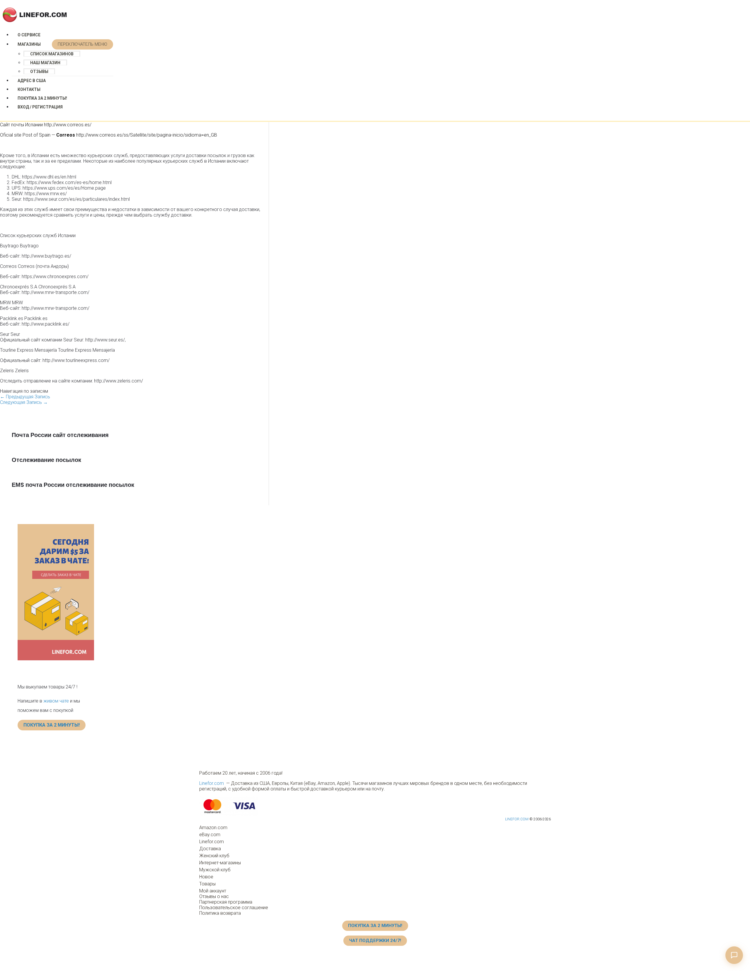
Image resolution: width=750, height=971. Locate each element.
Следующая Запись (24, 402)
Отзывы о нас (214, 896)
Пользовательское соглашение (233, 907)
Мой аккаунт (212, 891)
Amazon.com (213, 827)
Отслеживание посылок (46, 460)
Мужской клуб (215, 870)
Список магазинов (52, 54)
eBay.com (209, 834)
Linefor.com (211, 783)
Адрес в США (32, 80)
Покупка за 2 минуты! (42, 98)
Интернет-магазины (220, 862)
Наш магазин (45, 62)
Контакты (29, 89)
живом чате (56, 701)
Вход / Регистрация (40, 107)
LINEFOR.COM (517, 819)
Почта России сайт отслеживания (60, 435)
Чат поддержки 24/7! (375, 940)
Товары (207, 884)
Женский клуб (214, 855)
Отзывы (39, 71)
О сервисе (29, 35)
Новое (206, 877)
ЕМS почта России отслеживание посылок (73, 485)
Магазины (29, 44)
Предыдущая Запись (25, 396)
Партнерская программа (225, 902)
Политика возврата (220, 913)
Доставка (210, 848)
